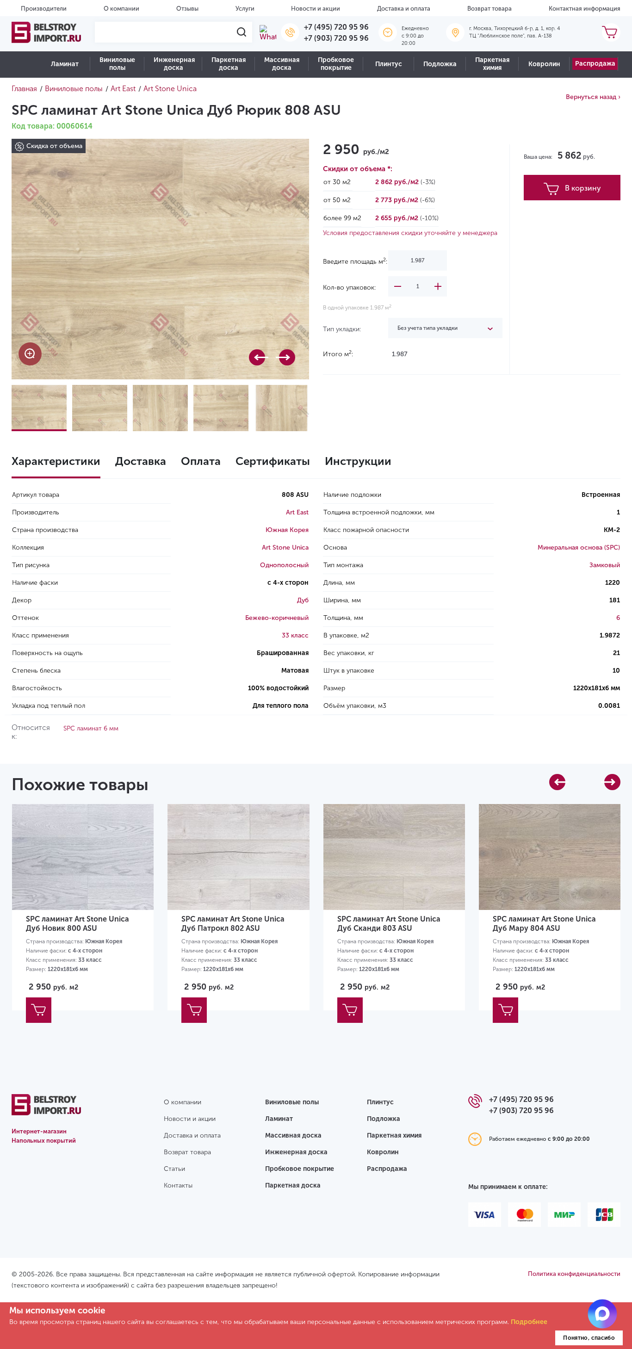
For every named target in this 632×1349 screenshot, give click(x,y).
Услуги (244, 8)
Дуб (303, 600)
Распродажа (595, 64)
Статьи (174, 1169)
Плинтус (388, 64)
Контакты (178, 1185)
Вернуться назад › (593, 97)
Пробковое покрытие (336, 64)
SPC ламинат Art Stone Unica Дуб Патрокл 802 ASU (233, 924)
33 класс (295, 635)
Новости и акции (315, 8)
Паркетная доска (228, 64)
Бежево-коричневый (277, 618)
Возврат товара (489, 8)
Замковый (604, 565)
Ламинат (65, 64)
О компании (121, 8)
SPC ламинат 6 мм (90, 728)
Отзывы (187, 8)
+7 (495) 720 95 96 (336, 27)
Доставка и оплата (403, 8)
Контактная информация (584, 8)
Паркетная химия (492, 64)
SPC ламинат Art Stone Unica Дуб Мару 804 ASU (544, 924)
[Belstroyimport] (46, 32)
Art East (297, 512)
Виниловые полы (117, 64)
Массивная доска (281, 64)
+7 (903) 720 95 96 (336, 38)
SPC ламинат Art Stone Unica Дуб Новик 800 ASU (77, 924)
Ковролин (544, 64)
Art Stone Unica (285, 547)
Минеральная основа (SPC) (579, 547)
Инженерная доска (174, 64)
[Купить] (38, 1010)
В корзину (583, 188)
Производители (44, 8)
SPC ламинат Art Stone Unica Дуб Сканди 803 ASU (388, 924)
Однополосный (284, 565)
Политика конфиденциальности (574, 1273)
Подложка (440, 64)
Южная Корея (287, 530)
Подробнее (529, 1322)
